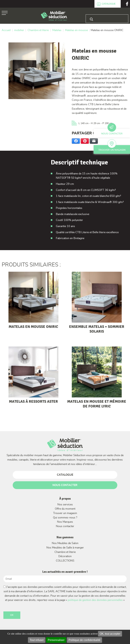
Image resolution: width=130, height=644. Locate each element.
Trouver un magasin (111, 150)
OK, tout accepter (110, 633)
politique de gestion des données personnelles (95, 600)
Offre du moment (65, 508)
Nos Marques (65, 521)
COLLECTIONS (65, 560)
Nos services (65, 504)
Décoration (65, 556)
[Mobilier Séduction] (54, 16)
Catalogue (109, 4)
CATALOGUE (65, 474)
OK (12, 615)
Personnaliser (56, 640)
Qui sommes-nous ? (65, 517)
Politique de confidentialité (84, 640)
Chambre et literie (65, 552)
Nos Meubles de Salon (65, 543)
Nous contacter (112, 134)
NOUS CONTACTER (64, 485)
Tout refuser (37, 640)
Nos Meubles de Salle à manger (65, 547)
